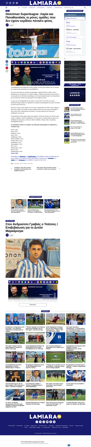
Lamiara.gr (54, 433)
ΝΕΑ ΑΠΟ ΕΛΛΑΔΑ (79, 425)
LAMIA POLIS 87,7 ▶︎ (56, 427)
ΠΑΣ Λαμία (24, 7)
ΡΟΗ (19, 7)
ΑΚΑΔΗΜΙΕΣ (51, 425)
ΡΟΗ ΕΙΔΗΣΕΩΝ (11, 425)
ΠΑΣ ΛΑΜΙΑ (30, 163)
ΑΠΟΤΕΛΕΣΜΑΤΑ (41, 7)
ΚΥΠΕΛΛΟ (71, 425)
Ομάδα (25, 163)
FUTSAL (26, 427)
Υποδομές (49, 7)
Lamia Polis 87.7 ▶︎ (68, 7)
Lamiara (11, 25)
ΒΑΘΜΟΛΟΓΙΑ (32, 7)
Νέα (21, 163)
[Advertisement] (35, 184)
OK (68, 445)
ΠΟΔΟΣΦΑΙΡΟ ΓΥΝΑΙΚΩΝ (34, 427)
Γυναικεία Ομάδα (58, 7)
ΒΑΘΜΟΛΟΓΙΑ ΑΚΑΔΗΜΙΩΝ (62, 425)
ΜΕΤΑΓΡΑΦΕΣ (20, 425)
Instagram (22, 160)
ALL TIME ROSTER (46, 427)
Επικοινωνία (65, 427)
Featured (17, 163)
